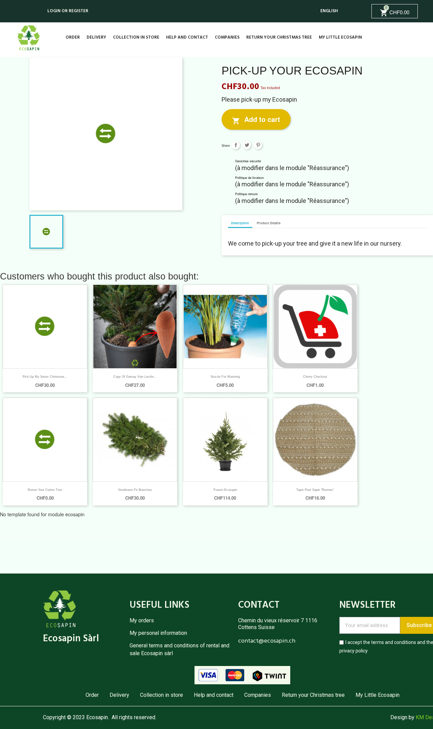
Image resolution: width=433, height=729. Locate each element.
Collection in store (136, 37)
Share (235, 145)
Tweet (247, 145)
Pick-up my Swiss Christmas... (45, 376)
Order (73, 37)
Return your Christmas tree (279, 37)
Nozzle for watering (225, 376)
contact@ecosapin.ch (266, 641)
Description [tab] (240, 223)
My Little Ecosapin (340, 37)
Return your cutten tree (45, 490)
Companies (227, 37)
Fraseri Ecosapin (225, 490)
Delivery (96, 37)
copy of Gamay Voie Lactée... (135, 376)
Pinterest (258, 145)
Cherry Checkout (315, 376)
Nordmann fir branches (135, 490)
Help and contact (187, 37)
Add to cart (256, 119)
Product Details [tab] (268, 223)
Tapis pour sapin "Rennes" (315, 490)
